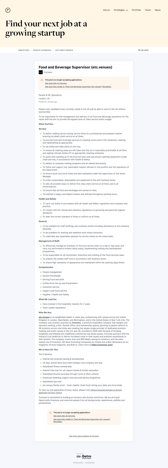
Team (148, 10)
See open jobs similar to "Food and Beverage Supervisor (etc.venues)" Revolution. (78, 87)
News (158, 10)
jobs (23, 50)
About (106, 10)
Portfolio (136, 10)
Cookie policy (90, 463)
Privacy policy (78, 463)
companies (42, 50)
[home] (7, 10)
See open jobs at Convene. (56, 83)
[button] (120, 10)
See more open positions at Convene (84, 436)
